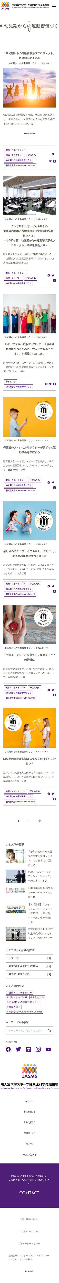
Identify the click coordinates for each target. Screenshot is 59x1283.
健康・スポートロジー (15, 150)
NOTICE (29, 958)
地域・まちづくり (13, 155)
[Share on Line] (54, 161)
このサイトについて (29, 1231)
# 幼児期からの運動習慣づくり (23, 1002)
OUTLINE (29, 1133)
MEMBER (29, 1112)
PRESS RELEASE (29, 974)
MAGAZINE (29, 1155)
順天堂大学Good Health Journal (20, 165)
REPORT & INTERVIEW (29, 966)
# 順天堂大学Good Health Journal (24, 1011)
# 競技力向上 (13, 1007)
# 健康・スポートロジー (19, 992)
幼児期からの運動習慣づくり (18, 160)
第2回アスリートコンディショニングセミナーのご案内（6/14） (40, 876)
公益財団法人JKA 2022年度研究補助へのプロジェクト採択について (40, 933)
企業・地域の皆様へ (29, 1219)
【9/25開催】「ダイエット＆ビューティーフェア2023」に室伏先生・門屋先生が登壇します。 (40, 913)
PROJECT (29, 1123)
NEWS (29, 1144)
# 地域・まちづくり (17, 997)
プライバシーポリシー (29, 1243)
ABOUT (29, 1101)
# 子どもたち (37, 997)
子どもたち (31, 155)
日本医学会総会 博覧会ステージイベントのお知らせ (40, 892)
